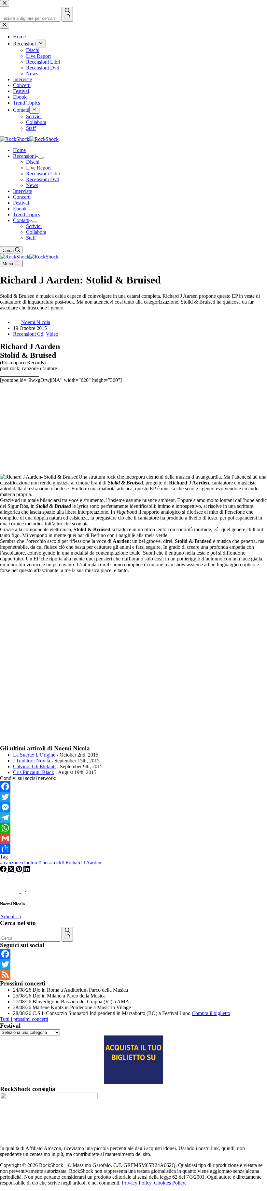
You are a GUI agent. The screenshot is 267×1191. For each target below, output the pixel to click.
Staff (31, 238)
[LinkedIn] (26, 870)
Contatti (21, 220)
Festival (21, 203)
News (32, 185)
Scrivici (34, 226)
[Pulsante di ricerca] (67, 934)
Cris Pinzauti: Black (33, 772)
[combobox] (30, 938)
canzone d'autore (19, 862)
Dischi (32, 162)
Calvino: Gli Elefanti (34, 766)
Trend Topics (26, 214)
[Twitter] (133, 797)
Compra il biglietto (211, 1013)
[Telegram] (133, 817)
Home (19, 150)
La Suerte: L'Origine (34, 755)
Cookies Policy (169, 1182)
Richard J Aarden (81, 862)
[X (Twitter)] (12, 870)
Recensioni (24, 156)
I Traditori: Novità (31, 760)
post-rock (50, 862)
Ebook (20, 208)
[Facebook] (133, 786)
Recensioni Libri (43, 173)
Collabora (36, 232)
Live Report (38, 167)
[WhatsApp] (133, 828)
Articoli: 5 (10, 916)
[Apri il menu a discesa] (41, 158)
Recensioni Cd (28, 334)
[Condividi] (133, 849)
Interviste (22, 191)
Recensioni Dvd (42, 179)
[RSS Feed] (133, 975)
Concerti (22, 197)
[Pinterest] (19, 870)
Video (52, 334)
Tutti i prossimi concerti (24, 1019)
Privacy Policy (136, 1182)
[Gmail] (133, 838)
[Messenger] (133, 807)
